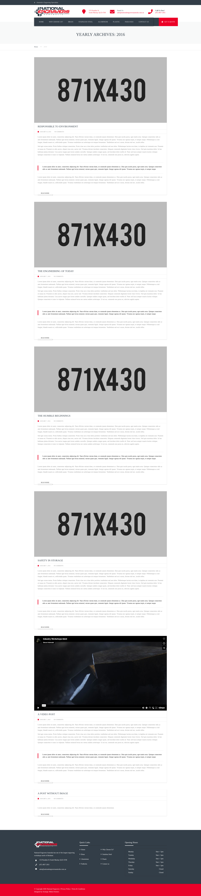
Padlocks (129, 22)
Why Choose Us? (56, 22)
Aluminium (103, 22)
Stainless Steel (86, 22)
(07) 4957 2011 (160, 13)
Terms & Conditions (78, 889)
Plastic (116, 22)
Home (41, 22)
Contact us (144, 22)
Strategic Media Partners (51, 892)
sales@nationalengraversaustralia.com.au (130, 13)
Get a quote (169, 22)
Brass (70, 22)
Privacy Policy (65, 889)
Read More (45, 193)
